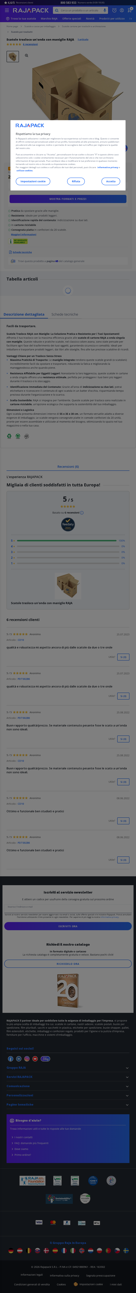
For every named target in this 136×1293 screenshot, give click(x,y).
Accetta (110, 181)
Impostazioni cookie (33, 181)
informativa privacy (107, 167)
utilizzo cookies (24, 170)
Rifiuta (76, 181)
